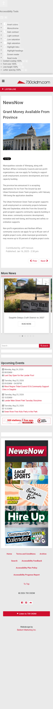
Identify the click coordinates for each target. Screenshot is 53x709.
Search (45, 346)
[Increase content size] (26, 61)
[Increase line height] (22, 67)
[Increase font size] (21, 64)
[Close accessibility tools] (6, 17)
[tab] (19, 336)
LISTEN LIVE (10, 89)
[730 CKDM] (26, 82)
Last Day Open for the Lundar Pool (19, 375)
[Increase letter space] (25, 70)
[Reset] (2, 17)
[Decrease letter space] (22, 70)
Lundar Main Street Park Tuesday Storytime (23, 400)
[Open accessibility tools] (3, 3)
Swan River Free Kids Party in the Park (20, 411)
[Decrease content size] (23, 61)
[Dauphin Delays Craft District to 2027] (26, 305)
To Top (26, 584)
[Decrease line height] (19, 67)
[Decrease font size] (18, 64)
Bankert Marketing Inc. (26, 630)
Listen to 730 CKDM (27, 614)
